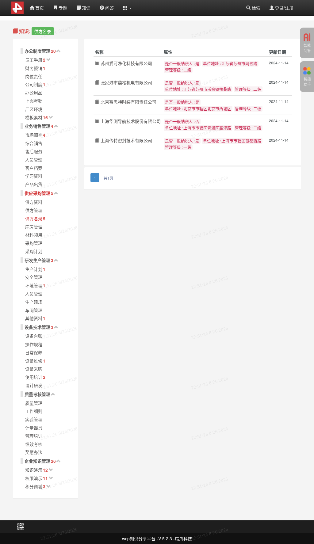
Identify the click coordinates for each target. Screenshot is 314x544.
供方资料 (33, 202)
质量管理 (33, 403)
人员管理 (33, 160)
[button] (127, 7)
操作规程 (33, 344)
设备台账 (33, 336)
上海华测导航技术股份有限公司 (130, 121)
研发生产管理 (37, 260)
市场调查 (33, 135)
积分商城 (33, 486)
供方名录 (33, 218)
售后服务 (33, 151)
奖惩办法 (33, 452)
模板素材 (33, 117)
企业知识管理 (37, 461)
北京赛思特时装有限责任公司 (127, 102)
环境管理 (33, 285)
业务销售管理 (37, 126)
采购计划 (33, 251)
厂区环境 (33, 109)
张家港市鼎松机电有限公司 (125, 82)
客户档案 (33, 168)
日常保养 (33, 352)
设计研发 (33, 385)
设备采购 (33, 369)
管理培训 (33, 436)
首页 (39, 8)
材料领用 (33, 235)
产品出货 (33, 184)
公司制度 (33, 84)
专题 (62, 8)
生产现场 (33, 302)
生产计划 (33, 269)
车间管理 (33, 310)
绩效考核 (33, 444)
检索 (255, 8)
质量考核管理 (37, 394)
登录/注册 (283, 8)
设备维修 (33, 361)
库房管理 (33, 226)
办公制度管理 (37, 51)
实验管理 (33, 419)
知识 (85, 8)
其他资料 (33, 318)
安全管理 (33, 277)
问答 (109, 8)
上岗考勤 (33, 101)
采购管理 (33, 243)
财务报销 (33, 68)
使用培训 (33, 377)
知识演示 (33, 470)
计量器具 (33, 427)
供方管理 (33, 210)
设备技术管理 (37, 327)
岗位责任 (33, 76)
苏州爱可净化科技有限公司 (125, 63)
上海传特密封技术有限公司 (125, 140)
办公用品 (33, 92)
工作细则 (33, 411)
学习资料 (33, 176)
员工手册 (33, 60)
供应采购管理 (37, 193)
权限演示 (33, 478)
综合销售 (33, 143)
